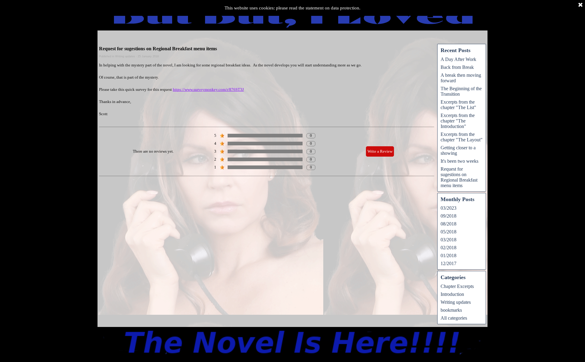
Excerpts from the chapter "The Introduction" (458, 121)
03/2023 (448, 208)
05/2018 (448, 231)
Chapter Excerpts (457, 286)
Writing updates (456, 302)
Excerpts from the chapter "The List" (458, 104)
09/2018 (448, 215)
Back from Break (457, 67)
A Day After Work (458, 59)
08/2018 (448, 223)
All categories (454, 318)
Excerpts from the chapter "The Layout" (462, 137)
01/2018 (448, 255)
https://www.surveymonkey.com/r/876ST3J (208, 89)
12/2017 (448, 263)
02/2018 (448, 247)
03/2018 (448, 239)
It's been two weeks (459, 161)
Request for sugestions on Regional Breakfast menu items (459, 177)
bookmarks (451, 310)
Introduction (452, 294)
